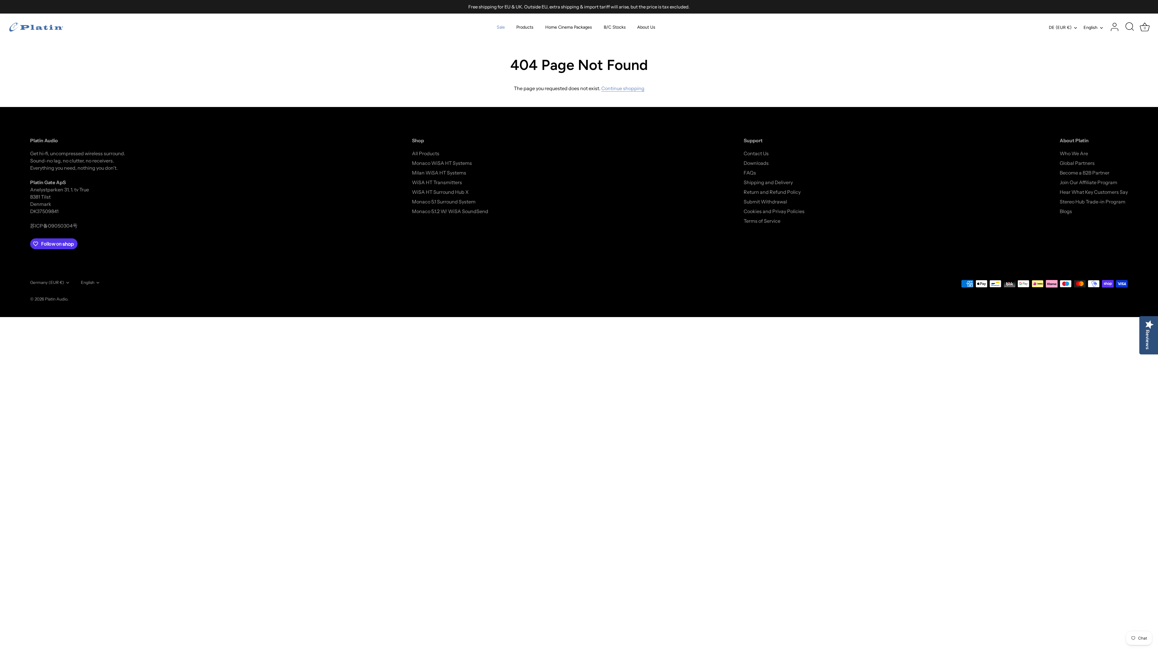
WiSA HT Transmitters (437, 182)
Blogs (1066, 211)
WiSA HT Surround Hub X (440, 192)
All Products (425, 153)
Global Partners (1077, 163)
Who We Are (1074, 153)
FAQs (750, 173)
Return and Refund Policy (772, 192)
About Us (646, 27)
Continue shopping (622, 88)
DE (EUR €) (1060, 27)
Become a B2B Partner (1084, 173)
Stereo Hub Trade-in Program (1092, 202)
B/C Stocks (615, 27)
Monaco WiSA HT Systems (442, 163)
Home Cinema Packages (568, 27)
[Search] (1129, 27)
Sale (501, 27)
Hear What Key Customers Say (1094, 192)
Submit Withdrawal (765, 202)
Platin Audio (56, 299)
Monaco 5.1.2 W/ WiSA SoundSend (450, 211)
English (1090, 27)
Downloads (756, 163)
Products (524, 27)
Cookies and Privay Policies (774, 211)
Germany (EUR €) (47, 282)
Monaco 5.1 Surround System (444, 202)
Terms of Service (762, 221)
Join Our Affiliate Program (1088, 182)
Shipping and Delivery (768, 182)
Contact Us (756, 153)
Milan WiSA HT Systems (439, 173)
